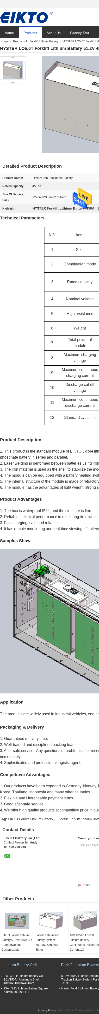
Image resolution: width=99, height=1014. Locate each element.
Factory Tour (79, 33)
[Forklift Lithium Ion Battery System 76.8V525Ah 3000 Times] (51, 921)
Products (30, 33)
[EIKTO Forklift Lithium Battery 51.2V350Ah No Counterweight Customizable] (17, 921)
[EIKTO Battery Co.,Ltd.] (26, 17)
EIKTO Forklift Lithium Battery (30, 819)
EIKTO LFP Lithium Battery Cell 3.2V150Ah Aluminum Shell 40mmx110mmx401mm (24, 979)
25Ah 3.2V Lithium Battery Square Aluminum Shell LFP (26, 990)
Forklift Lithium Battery (44, 41)
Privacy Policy (47, 1010)
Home (9, 33)
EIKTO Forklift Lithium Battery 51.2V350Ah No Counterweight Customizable (16, 942)
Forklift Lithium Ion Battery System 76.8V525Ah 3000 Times (47, 942)
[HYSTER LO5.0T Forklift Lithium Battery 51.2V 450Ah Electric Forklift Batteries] (13, 70)
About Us (54, 33)
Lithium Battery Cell (20, 965)
